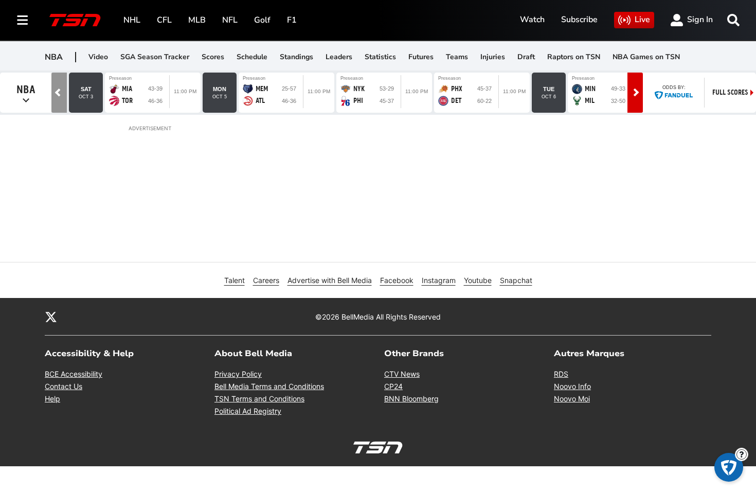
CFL (164, 20)
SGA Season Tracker (154, 57)
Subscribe (579, 19)
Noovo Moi (572, 398)
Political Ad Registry (247, 411)
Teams (457, 57)
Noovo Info (572, 386)
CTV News (402, 374)
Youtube (478, 280)
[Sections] (22, 20)
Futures (421, 57)
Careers (266, 280)
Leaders (339, 57)
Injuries (492, 57)
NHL (131, 20)
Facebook (396, 280)
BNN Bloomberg (411, 398)
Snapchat (516, 280)
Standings (296, 57)
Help (52, 398)
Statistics (380, 57)
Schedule (252, 57)
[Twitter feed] (51, 316)
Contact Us (63, 386)
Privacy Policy (238, 374)
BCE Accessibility (73, 374)
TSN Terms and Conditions (259, 398)
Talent (234, 280)
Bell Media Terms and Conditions (269, 386)
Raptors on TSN (573, 57)
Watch (532, 19)
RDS (561, 374)
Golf (262, 20)
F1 (292, 20)
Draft (526, 57)
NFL (230, 20)
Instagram (439, 280)
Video (98, 57)
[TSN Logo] (75, 20)
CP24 (393, 386)
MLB (197, 20)
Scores (213, 57)
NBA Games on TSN (646, 57)
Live (642, 19)
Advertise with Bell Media (329, 280)
